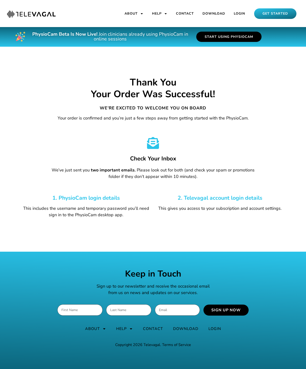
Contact (185, 13)
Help (157, 13)
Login (239, 13)
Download (213, 13)
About (131, 13)
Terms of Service (176, 344)
